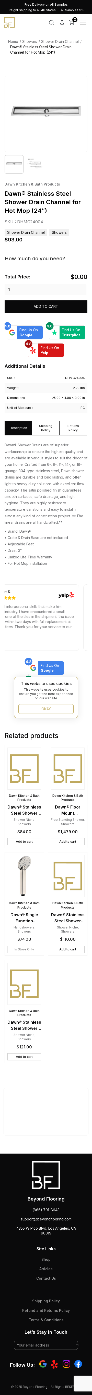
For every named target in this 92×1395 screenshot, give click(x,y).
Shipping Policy (46, 1301)
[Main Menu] (83, 22)
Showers (29, 41)
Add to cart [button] (24, 841)
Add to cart (46, 306)
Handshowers (24, 927)
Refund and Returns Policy (46, 1310)
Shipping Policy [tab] (45, 428)
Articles (46, 1269)
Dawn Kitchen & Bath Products (32, 184)
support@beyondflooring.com (46, 1219)
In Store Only (24, 949)
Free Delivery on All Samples (46, 4)
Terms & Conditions (46, 1320)
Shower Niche (24, 820)
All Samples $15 (72, 10)
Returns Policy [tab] (73, 428)
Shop (46, 1259)
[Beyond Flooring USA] (9, 22)
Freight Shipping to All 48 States (32, 10)
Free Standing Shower (67, 820)
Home (13, 41)
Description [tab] (18, 428)
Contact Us (46, 1278)
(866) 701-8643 (46, 1210)
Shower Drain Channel (60, 41)
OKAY (46, 709)
